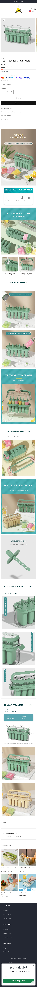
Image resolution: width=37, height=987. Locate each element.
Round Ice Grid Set (23, 892)
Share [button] (4, 822)
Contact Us (6, 929)
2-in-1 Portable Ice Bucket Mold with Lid (8, 893)
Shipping (3, 66)
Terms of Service (7, 918)
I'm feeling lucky (18, 981)
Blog (4, 948)
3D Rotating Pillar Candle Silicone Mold (27, 868)
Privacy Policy (7, 914)
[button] (2, 9)
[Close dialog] (33, 965)
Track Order (6, 952)
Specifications (4, 80)
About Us (6, 910)
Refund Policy (7, 933)
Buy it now (18, 103)
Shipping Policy (7, 937)
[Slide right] (22, 55)
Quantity (3, 88)
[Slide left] (15, 55)
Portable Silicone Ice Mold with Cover (8, 868)
